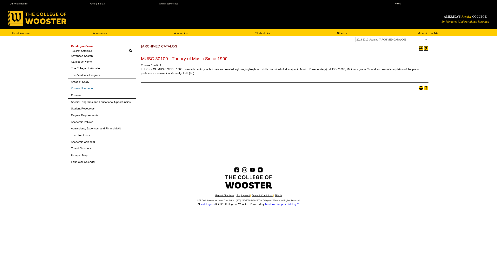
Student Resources (83, 108)
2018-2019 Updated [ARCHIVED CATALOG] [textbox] (381, 39)
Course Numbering (82, 88)
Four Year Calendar (83, 161)
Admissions (100, 32)
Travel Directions (81, 148)
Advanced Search (82, 55)
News (398, 3)
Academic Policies (82, 121)
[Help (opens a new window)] (426, 48)
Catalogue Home (81, 61)
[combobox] (391, 39)
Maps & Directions (224, 195)
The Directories (80, 135)
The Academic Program (85, 75)
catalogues (208, 204)
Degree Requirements (84, 115)
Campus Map (79, 155)
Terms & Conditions (262, 195)
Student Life (262, 32)
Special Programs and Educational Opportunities (101, 101)
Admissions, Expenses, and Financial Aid (96, 128)
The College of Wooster (85, 68)
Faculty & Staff (97, 3)
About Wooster (21, 32)
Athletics (341, 32)
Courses (76, 95)
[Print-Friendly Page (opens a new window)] (421, 48)
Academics (181, 32)
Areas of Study (80, 81)
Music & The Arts (428, 32)
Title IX (278, 195)
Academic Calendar (83, 141)
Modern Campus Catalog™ (282, 204)
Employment (243, 195)
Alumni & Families (168, 3)
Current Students (19, 3)
